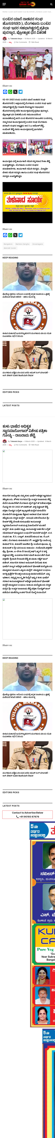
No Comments (21, 42)
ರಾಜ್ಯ (10, 42)
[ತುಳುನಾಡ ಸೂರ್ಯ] (27, 4)
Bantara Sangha (22, 244)
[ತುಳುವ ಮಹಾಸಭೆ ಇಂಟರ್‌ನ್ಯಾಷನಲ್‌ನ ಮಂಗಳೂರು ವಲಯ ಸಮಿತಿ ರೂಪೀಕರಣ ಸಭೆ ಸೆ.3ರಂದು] (27, 316)
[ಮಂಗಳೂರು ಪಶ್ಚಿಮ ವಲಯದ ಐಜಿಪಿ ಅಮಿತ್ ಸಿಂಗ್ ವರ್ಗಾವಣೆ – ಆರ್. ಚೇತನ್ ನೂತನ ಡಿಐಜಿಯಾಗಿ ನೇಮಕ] (27, 355)
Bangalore (8, 244)
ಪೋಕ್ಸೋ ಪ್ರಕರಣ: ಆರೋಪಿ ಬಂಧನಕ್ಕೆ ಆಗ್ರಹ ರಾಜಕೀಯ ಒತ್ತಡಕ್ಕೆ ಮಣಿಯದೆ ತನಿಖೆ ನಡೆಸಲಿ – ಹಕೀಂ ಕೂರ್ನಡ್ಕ (26, 295)
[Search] (51, 4)
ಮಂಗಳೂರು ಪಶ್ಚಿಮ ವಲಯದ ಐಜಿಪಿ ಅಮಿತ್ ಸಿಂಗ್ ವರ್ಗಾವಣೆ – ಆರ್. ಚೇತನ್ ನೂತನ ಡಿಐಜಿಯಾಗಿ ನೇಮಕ (26, 374)
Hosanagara (37, 244)
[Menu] (4, 4)
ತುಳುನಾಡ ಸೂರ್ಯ (10, 248)
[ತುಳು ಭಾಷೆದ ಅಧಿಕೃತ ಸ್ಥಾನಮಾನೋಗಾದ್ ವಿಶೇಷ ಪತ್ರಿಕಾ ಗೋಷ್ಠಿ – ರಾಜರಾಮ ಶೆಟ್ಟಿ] (27, 466)
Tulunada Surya (16, 39)
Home (5, 12)
